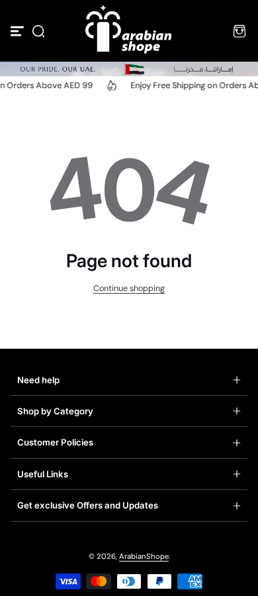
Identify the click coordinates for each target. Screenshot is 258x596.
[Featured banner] (129, 69)
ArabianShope (144, 557)
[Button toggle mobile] (18, 31)
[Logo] (129, 31)
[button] (38, 31)
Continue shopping (129, 288)
